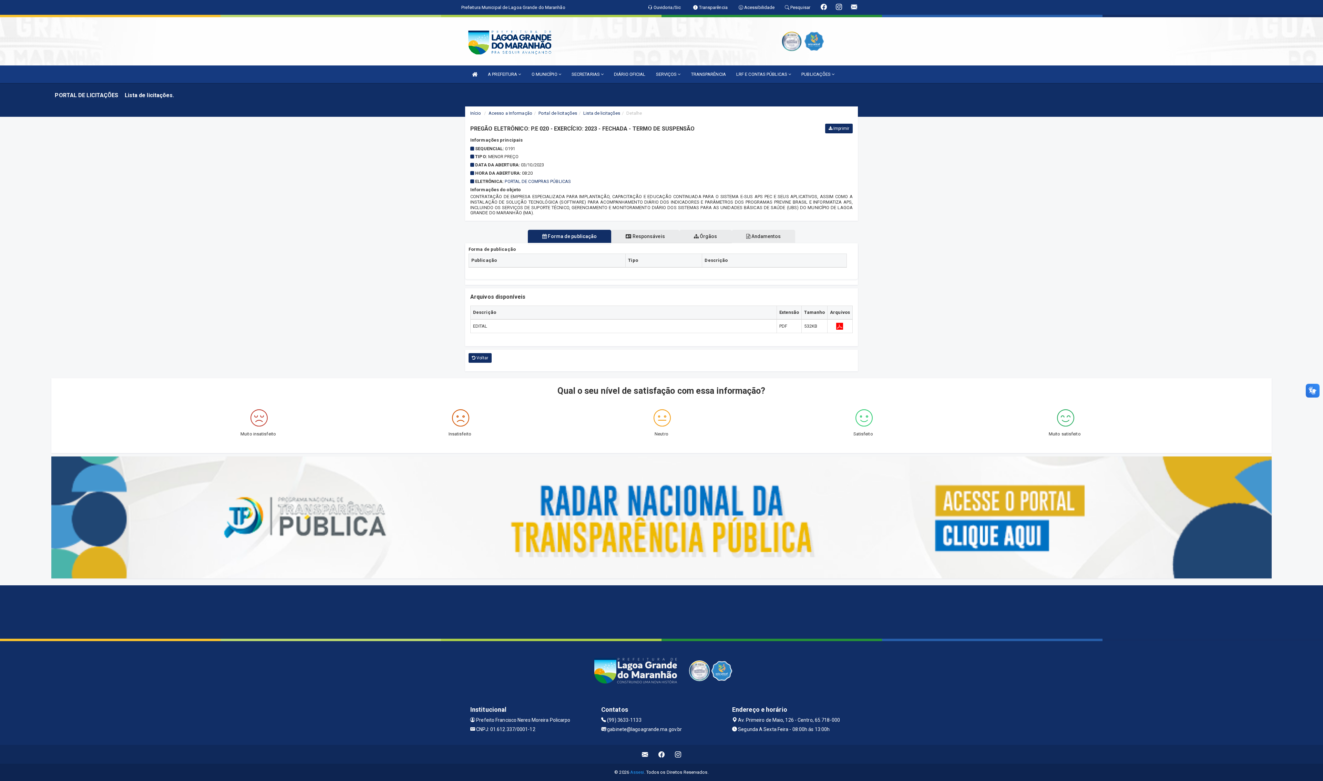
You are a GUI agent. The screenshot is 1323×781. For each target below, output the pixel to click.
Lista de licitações (601, 113)
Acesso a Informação (510, 113)
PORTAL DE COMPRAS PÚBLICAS (538, 181)
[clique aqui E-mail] (645, 754)
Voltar (481, 358)
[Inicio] (475, 74)
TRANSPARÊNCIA (708, 74)
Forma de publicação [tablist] (572, 236)
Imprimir (840, 128)
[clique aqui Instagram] (678, 754)
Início (475, 113)
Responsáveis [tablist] (648, 236)
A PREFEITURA (503, 74)
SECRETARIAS (586, 74)
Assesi (637, 772)
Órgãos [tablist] (708, 236)
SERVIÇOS (667, 74)
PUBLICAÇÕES (816, 74)
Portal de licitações (558, 113)
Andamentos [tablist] (765, 236)
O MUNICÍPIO (545, 74)
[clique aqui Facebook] (662, 754)
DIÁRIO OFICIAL (629, 74)
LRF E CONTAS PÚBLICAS (762, 74)
